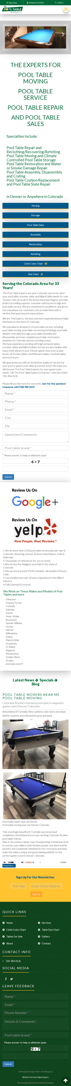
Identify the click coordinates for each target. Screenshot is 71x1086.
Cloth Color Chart (33, 263)
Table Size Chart (50, 929)
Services (46, 922)
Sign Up (36, 894)
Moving (35, 205)
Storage (35, 215)
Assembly (36, 234)
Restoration (35, 244)
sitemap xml (32, 1071)
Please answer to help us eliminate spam (24, 455)
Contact (46, 943)
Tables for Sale (14, 936)
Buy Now (13, 2)
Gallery (46, 936)
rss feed (42, 1071)
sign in (50, 1071)
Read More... (9, 865)
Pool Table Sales (35, 225)
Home (9, 922)
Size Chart (33, 274)
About (9, 943)
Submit (8, 476)
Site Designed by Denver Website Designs (35, 1083)
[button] (7, 37)
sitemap (21, 1071)
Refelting (35, 254)
